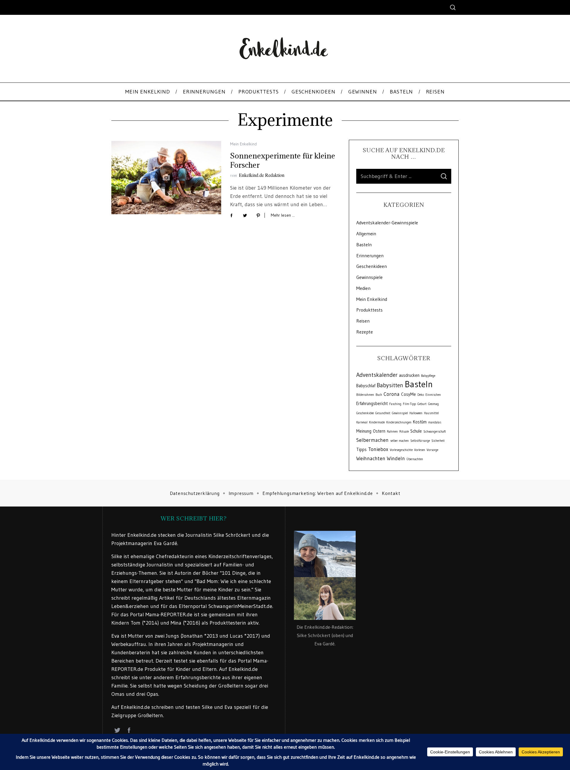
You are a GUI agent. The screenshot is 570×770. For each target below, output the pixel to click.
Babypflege (428, 376)
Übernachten (414, 459)
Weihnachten (370, 458)
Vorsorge (432, 450)
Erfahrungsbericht (372, 403)
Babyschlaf (365, 385)
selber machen (399, 441)
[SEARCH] (443, 176)
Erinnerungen (370, 255)
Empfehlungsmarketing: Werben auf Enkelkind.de (317, 493)
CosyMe (408, 394)
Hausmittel (431, 413)
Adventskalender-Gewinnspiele (387, 223)
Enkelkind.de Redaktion (261, 175)
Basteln (364, 244)
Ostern (379, 431)
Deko (420, 395)
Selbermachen (372, 440)
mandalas (434, 422)
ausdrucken (409, 375)
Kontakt (391, 493)
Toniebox (378, 449)
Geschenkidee (365, 413)
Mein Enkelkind (243, 144)
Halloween (415, 413)
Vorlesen (419, 450)
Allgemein (366, 233)
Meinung (363, 431)
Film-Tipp (409, 404)
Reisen (363, 321)
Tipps (361, 449)
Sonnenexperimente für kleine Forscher (282, 160)
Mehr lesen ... (283, 215)
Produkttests (369, 310)
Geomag (433, 404)
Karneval (362, 422)
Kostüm (420, 422)
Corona (392, 394)
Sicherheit (438, 441)
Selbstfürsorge (420, 441)
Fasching (395, 404)
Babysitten (390, 385)
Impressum (241, 493)
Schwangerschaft (434, 432)
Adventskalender (377, 374)
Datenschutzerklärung (195, 493)
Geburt (422, 404)
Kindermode (377, 422)
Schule (416, 431)
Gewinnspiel (400, 413)
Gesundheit (382, 413)
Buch (379, 395)
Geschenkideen (371, 266)
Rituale (404, 432)
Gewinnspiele (369, 277)
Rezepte (364, 332)
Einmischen (433, 395)
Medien (363, 288)
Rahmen (392, 432)
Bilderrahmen (365, 395)
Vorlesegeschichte (401, 450)
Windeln (396, 458)
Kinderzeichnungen (398, 422)
